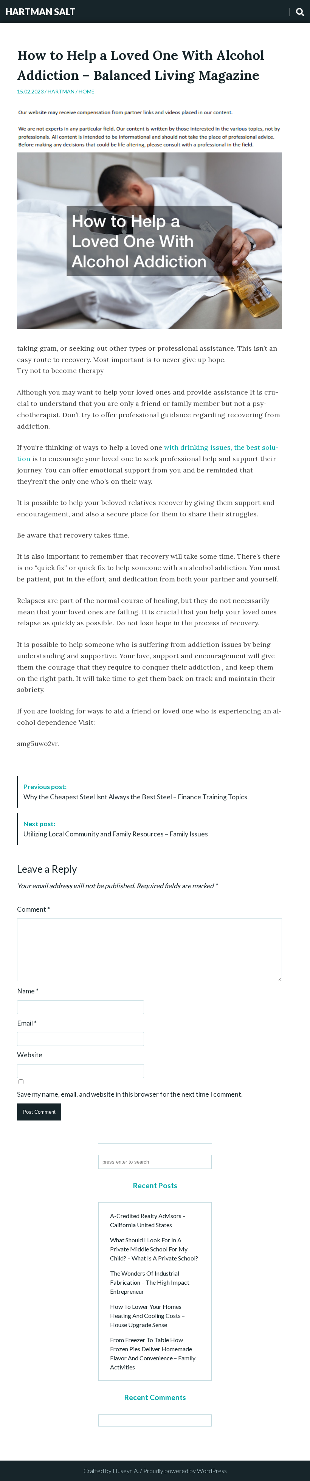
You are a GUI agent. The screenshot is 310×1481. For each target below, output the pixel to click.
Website (29, 1055)
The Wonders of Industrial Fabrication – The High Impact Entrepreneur (149, 1282)
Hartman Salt (41, 11)
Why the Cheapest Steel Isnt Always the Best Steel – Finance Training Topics (135, 791)
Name (28, 991)
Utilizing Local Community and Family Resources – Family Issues (115, 829)
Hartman (61, 91)
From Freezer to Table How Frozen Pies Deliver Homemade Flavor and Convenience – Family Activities (152, 1353)
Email (27, 1023)
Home (87, 91)
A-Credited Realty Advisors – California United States (148, 1220)
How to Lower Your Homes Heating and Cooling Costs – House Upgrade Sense (147, 1315)
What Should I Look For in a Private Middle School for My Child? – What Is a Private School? (154, 1249)
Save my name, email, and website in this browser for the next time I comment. (130, 1094)
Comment (33, 909)
